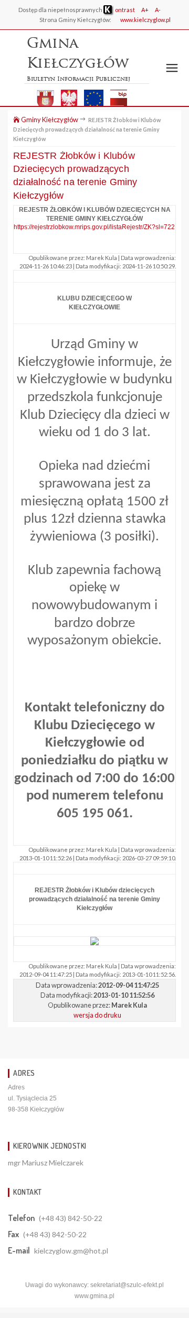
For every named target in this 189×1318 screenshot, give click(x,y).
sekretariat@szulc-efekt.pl (127, 1285)
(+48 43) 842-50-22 (70, 1218)
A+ (145, 9)
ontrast (124, 9)
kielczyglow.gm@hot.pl (71, 1250)
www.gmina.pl (94, 1296)
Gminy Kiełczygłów (49, 119)
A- (158, 9)
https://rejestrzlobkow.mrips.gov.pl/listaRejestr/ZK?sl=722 (94, 227)
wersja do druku (97, 1015)
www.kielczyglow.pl (145, 19)
